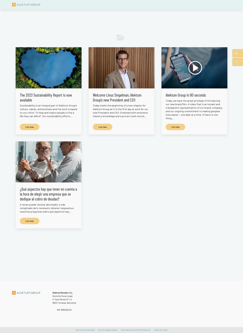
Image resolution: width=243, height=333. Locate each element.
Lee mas (29, 127)
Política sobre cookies (108, 330)
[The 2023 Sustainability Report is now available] (48, 67)
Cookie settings (160, 330)
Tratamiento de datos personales (135, 330)
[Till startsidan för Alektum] (26, 4)
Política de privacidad (85, 330)
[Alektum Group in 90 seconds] (194, 67)
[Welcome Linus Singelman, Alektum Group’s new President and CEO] (121, 67)
